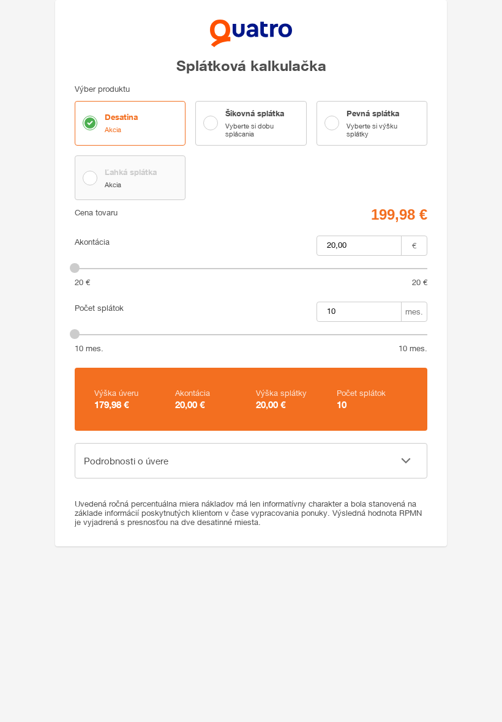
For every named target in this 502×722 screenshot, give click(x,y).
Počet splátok (99, 308)
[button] (251, 461)
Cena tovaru (96, 212)
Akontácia (92, 242)
